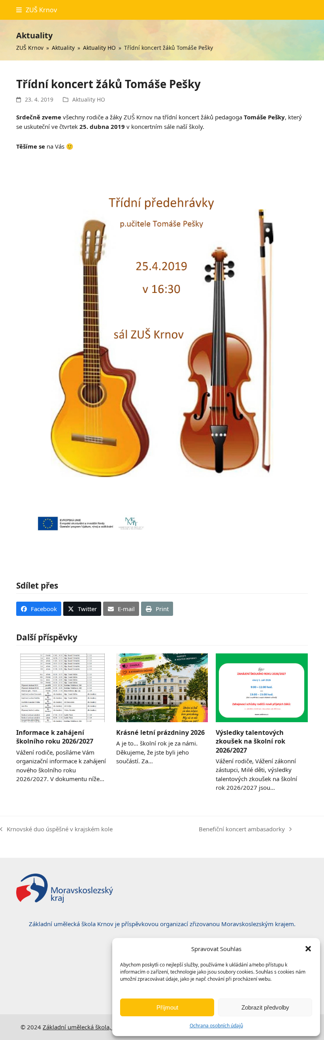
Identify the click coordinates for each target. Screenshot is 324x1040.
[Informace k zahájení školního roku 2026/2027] (62, 687)
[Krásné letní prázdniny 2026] (162, 687)
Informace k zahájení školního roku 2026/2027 (54, 737)
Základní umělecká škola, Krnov (86, 1027)
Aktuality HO (88, 99)
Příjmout (167, 1007)
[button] (308, 949)
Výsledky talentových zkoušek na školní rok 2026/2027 (250, 741)
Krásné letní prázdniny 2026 (160, 732)
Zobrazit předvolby (265, 1007)
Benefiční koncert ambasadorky (242, 829)
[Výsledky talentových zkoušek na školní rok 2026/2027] (262, 687)
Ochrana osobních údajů (216, 1025)
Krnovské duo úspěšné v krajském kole (56, 829)
